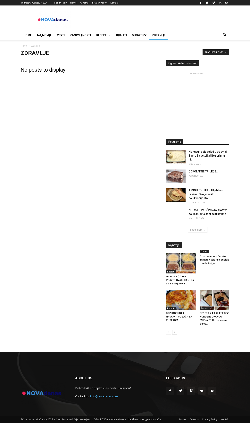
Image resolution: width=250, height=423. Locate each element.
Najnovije (44, 35)
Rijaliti (121, 35)
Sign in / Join (60, 2)
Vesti (61, 35)
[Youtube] (226, 2)
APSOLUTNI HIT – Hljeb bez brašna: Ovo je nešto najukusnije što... (206, 194)
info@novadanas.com (104, 396)
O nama (84, 2)
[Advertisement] (199, 102)
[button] (224, 35)
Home (73, 2)
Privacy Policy (99, 2)
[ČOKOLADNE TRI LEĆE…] (176, 176)
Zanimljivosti (80, 35)
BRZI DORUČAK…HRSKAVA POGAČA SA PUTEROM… (179, 317)
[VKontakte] (220, 2)
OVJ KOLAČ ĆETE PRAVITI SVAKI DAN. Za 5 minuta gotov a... (180, 280)
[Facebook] (201, 2)
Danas (204, 251)
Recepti (101, 35)
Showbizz (139, 35)
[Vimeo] (213, 2)
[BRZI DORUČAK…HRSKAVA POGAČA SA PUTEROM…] (181, 300)
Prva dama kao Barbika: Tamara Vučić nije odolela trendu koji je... (214, 260)
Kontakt (114, 2)
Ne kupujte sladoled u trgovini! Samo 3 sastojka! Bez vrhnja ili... (208, 155)
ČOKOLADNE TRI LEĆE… (203, 171)
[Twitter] (207, 2)
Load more (196, 229)
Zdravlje (158, 35)
